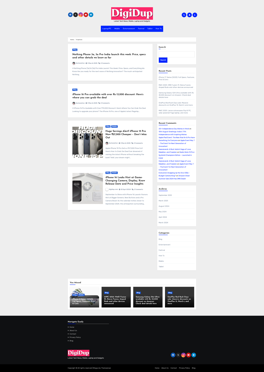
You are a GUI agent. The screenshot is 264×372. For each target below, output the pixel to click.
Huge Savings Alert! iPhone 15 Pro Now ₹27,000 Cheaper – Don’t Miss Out (126, 134)
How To (159, 29)
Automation (80, 63)
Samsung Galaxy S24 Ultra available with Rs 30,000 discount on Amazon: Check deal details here (176, 95)
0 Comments (105, 63)
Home (72, 327)
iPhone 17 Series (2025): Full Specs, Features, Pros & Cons (83, 301)
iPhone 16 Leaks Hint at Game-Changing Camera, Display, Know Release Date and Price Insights (125, 180)
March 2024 (163, 223)
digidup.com (113, 189)
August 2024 (164, 206)
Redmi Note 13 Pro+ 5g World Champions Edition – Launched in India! (177, 155)
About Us (73, 331)
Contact (73, 334)
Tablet (150, 29)
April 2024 (163, 217)
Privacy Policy (75, 337)
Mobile (117, 29)
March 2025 (163, 201)
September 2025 (165, 195)
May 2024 (163, 212)
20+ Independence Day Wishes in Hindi (174, 129)
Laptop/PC (106, 29)
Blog (75, 50)
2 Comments (138, 189)
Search (162, 47)
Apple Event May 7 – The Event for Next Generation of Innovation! (177, 143)
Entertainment (129, 29)
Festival (141, 29)
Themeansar (106, 368)
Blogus (95, 368)
